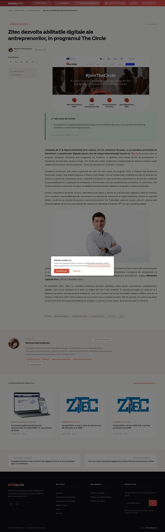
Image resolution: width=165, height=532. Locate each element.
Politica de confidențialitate (99, 266)
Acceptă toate (61, 271)
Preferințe (76, 271)
